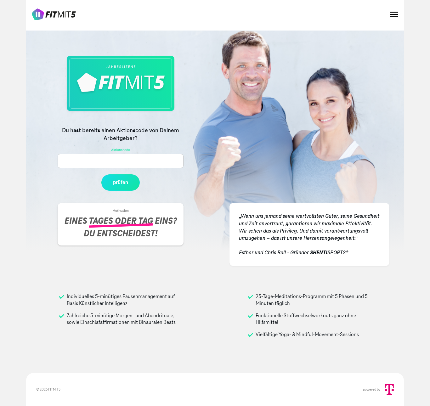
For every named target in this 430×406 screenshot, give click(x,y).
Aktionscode (120, 150)
